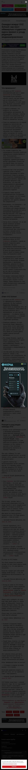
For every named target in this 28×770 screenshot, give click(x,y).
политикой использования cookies (9, 763)
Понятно (14, 766)
